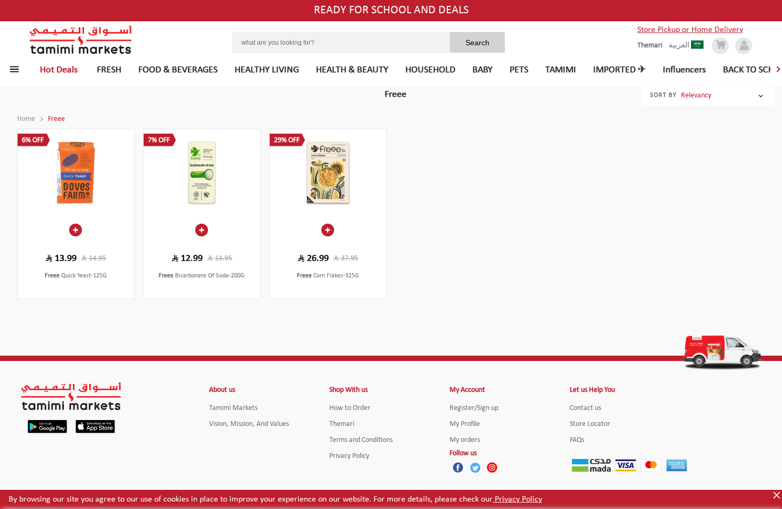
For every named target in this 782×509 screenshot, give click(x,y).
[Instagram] (492, 467)
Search (477, 42)
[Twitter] (475, 467)
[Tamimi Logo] (81, 40)
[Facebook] (458, 467)
